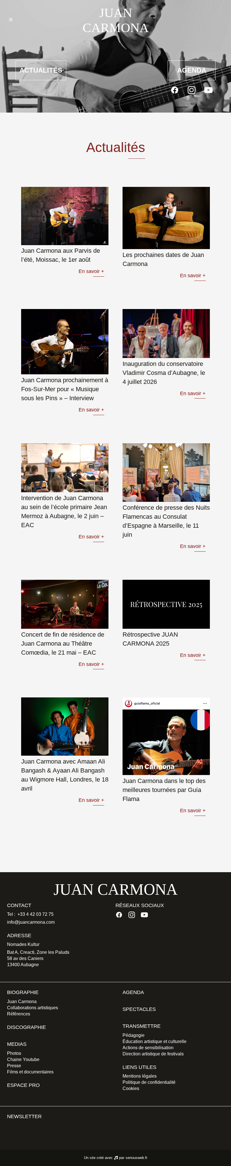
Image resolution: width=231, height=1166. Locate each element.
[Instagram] (192, 90)
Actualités (40, 70)
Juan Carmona (22, 1001)
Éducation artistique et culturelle (154, 1041)
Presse (14, 1065)
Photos (14, 1053)
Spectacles (139, 1009)
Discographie (26, 1027)
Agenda (191, 70)
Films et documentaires (30, 1071)
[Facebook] (175, 90)
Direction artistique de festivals (153, 1053)
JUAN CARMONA (115, 20)
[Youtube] (208, 90)
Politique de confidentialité (149, 1082)
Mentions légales (140, 1076)
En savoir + (91, 271)
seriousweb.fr (136, 1158)
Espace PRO (23, 1085)
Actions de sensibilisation (148, 1047)
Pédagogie (134, 1035)
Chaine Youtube (23, 1059)
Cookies (131, 1088)
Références (18, 1013)
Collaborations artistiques (32, 1007)
